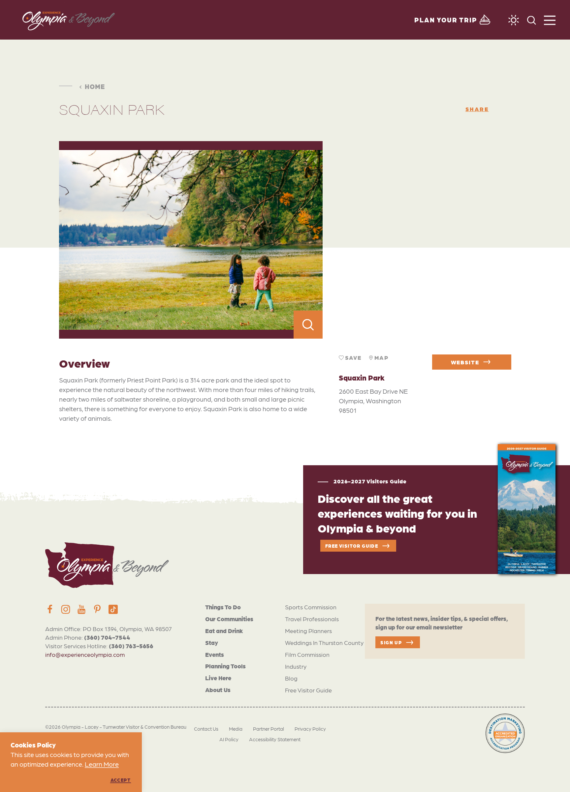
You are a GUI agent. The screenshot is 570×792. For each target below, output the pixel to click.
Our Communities (229, 618)
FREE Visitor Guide (351, 545)
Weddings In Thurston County (324, 642)
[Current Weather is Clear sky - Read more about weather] (513, 20)
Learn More (102, 764)
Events (214, 654)
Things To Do (223, 606)
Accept (121, 779)
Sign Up (391, 642)
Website (465, 362)
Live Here (218, 677)
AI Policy (228, 739)
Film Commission (307, 654)
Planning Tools (225, 665)
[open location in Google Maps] (417, 240)
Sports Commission (310, 606)
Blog (291, 678)
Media (235, 729)
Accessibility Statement (275, 739)
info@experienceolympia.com (85, 654)
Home (95, 86)
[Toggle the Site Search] (531, 19)
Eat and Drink (224, 630)
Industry (295, 666)
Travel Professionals (312, 618)
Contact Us (206, 729)
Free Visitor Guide (308, 689)
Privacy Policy (310, 729)
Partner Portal (268, 729)
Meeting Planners (308, 630)
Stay (211, 642)
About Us (218, 689)
